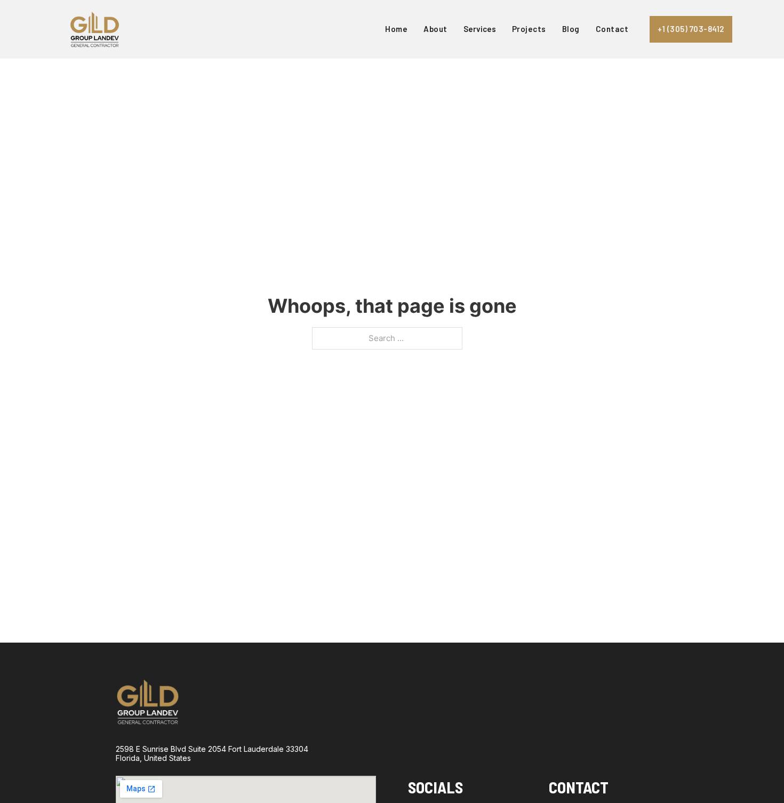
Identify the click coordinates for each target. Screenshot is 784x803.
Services (479, 29)
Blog (571, 29)
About (435, 29)
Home (396, 29)
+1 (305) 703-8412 (691, 29)
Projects (529, 29)
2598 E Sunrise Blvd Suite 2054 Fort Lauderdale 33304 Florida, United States (212, 754)
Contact (612, 29)
